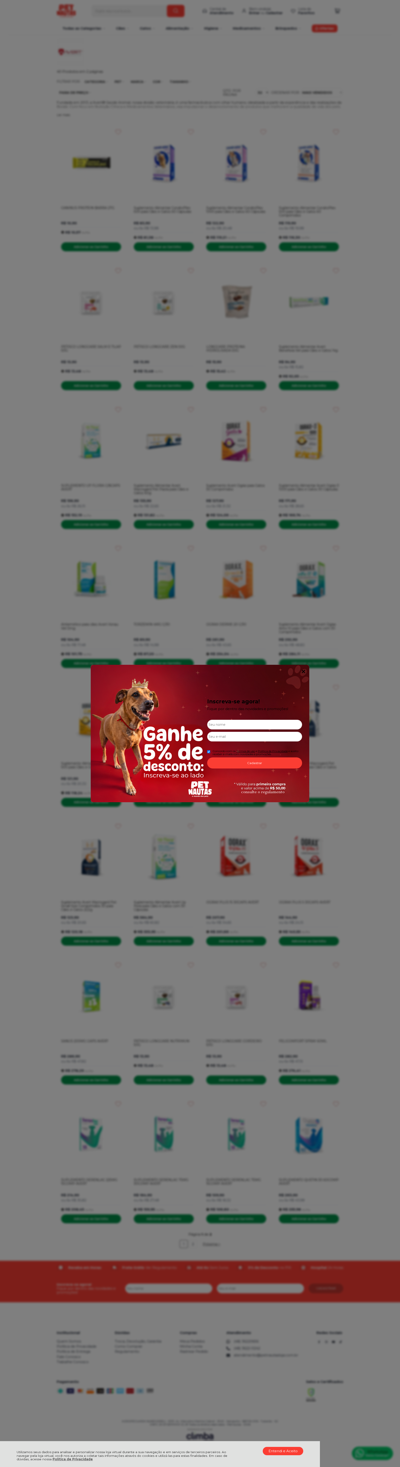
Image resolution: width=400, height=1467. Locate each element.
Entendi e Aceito (283, 1451)
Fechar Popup (303, 671)
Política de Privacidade (73, 1459)
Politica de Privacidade (273, 751)
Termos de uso (245, 751)
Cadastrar (254, 763)
